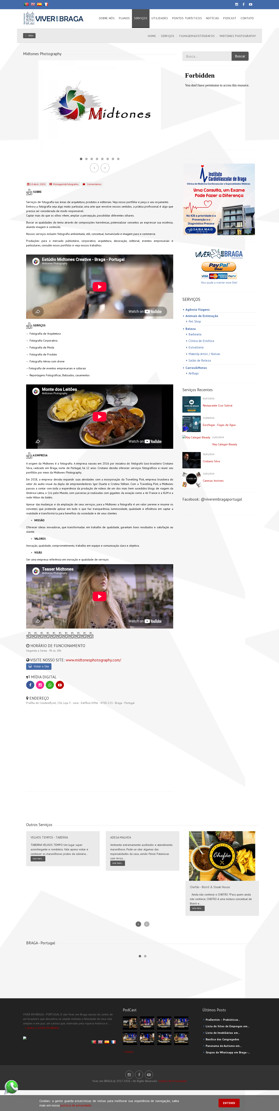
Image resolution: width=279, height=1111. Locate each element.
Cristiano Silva (211, 461)
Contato (247, 18)
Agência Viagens (197, 309)
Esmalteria (196, 347)
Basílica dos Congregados (222, 1039)
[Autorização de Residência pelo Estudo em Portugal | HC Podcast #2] (164, 1038)
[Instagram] (40, 685)
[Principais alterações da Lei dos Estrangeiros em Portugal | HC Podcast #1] (181, 1038)
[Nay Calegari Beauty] (196, 437)
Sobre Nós (107, 18)
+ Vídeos (128, 1052)
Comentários (93, 184)
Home (152, 36)
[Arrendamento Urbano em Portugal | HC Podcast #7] (147, 1023)
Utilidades (160, 18)
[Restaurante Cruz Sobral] (191, 404)
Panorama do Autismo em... (223, 1046)
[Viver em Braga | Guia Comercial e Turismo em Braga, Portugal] (53, 17)
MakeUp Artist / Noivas (204, 354)
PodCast (230, 18)
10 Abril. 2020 (37, 184)
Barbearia (195, 334)
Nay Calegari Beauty (224, 444)
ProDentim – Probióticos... (223, 1020)
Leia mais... (38, 858)
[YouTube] (60, 685)
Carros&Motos (196, 368)
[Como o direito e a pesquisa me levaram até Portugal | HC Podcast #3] (147, 1038)
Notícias (212, 18)
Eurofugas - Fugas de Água (219, 425)
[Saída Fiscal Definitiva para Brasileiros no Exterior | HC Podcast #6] (164, 1023)
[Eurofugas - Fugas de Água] (191, 424)
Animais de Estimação (201, 316)
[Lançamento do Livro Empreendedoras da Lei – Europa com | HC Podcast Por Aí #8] (130, 1023)
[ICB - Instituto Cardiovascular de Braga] (219, 199)
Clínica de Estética (201, 341)
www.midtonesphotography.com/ (93, 660)
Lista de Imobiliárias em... (223, 1033)
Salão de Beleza (200, 360)
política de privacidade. (76, 1105)
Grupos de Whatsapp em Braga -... (228, 1052)
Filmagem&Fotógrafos (197, 36)
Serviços (140, 18)
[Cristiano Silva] (191, 460)
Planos (124, 18)
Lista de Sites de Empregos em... (227, 1026)
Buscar (240, 56)
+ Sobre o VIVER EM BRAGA (42, 1028)
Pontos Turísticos (187, 18)
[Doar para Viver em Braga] (219, 266)
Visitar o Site (41, 666)
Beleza (190, 329)
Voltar (30, 35)
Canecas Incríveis (213, 480)
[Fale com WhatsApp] (50, 685)
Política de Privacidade (173, 1081)
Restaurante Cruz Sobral (217, 405)
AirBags (194, 373)
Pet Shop (195, 321)
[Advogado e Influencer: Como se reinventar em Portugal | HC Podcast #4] (130, 1038)
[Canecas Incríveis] (191, 479)
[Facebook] (30, 685)
